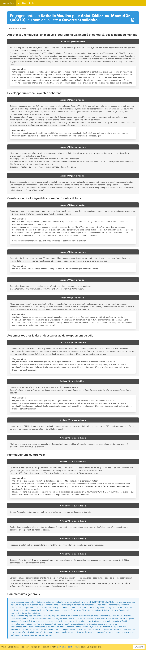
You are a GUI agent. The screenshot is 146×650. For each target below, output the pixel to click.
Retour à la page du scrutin (17, 29)
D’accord (139, 647)
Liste (24, 3)
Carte (31, 3)
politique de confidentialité (68, 647)
